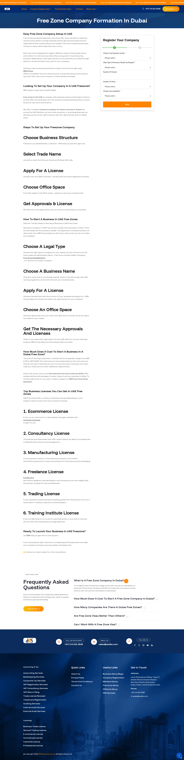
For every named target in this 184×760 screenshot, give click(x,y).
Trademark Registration (34, 700)
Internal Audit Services (34, 707)
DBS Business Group (46, 754)
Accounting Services (33, 673)
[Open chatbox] (179, 756)
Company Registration (113, 677)
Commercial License (32, 738)
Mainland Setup (110, 681)
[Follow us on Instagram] (143, 645)
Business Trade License (34, 726)
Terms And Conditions (82, 681)
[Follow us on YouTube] (148, 645)
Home (78, 25)
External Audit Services (34, 711)
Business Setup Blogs (113, 674)
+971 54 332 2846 (138, 692)
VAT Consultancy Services (35, 688)
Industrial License (31, 741)
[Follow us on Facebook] (135, 645)
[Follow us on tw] (139, 645)
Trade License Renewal (34, 696)
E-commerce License (33, 734)
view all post (33, 609)
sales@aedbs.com (140, 696)
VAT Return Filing (31, 692)
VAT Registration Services (35, 684)
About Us (75, 674)
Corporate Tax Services (34, 680)
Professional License (33, 745)
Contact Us (76, 685)
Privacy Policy (77, 677)
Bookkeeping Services (33, 677)
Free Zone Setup (111, 685)
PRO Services (109, 693)
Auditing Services (31, 703)
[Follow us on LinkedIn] (152, 645)
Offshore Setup (110, 689)
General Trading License (34, 730)
